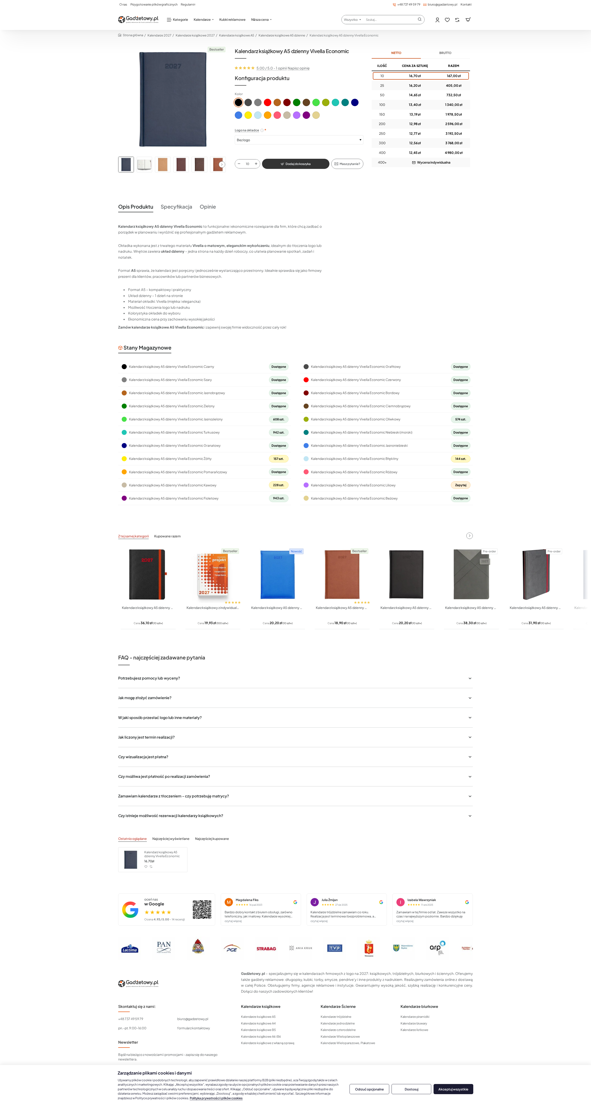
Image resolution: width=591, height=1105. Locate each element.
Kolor (239, 94)
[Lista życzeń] (448, 19)
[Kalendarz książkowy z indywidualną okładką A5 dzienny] (213, 574)
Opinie (208, 206)
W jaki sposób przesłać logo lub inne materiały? (160, 717)
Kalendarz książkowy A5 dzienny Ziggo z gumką (536, 607)
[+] (256, 163)
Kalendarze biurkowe (419, 1006)
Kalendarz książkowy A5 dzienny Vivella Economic (162, 854)
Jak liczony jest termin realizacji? (146, 737)
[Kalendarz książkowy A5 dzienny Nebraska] (407, 574)
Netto (396, 53)
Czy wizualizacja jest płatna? (143, 756)
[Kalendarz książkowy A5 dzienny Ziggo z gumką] (536, 574)
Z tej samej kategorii (133, 536)
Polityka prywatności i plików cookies (216, 1098)
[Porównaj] (458, 19)
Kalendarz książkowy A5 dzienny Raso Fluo (277, 607)
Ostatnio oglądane (132, 838)
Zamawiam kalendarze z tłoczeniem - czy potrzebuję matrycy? (173, 796)
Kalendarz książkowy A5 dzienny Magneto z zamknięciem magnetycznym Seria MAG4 (471, 607)
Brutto (445, 53)
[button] (222, 164)
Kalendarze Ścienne (338, 1006)
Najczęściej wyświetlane (171, 838)
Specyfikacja (176, 206)
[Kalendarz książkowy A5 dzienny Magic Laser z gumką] (148, 574)
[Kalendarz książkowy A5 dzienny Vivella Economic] (130, 859)
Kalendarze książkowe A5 (236, 35)
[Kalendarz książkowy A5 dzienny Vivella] (342, 574)
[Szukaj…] (419, 19)
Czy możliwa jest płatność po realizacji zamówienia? (164, 776)
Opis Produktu (135, 206)
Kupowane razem (167, 536)
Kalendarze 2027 (159, 35)
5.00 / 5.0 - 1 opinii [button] (271, 68)
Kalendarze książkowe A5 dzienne (282, 35)
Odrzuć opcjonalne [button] (369, 1089)
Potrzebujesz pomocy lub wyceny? (149, 678)
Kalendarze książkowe (260, 1006)
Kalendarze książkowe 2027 (195, 35)
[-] (239, 163)
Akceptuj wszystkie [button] (453, 1089)
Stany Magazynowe (147, 347)
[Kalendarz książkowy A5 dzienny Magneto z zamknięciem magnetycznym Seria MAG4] (471, 574)
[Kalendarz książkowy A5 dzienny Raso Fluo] (277, 574)
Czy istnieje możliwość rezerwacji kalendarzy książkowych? (170, 815)
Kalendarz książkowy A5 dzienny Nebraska (406, 607)
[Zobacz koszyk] (468, 19)
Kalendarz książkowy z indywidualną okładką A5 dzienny (213, 607)
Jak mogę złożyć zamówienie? (145, 697)
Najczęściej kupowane (212, 838)
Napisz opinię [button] (299, 68)
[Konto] (438, 19)
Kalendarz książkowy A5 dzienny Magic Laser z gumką (148, 607)
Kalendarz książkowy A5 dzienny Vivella (342, 607)
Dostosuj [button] (411, 1089)
